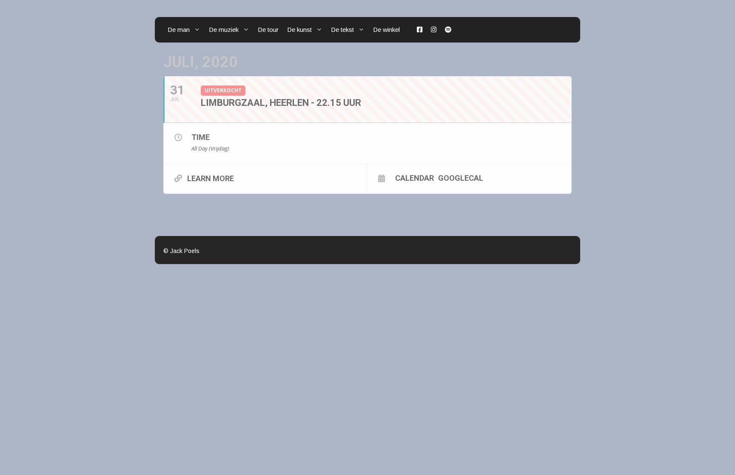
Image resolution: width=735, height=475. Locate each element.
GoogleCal (460, 178)
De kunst (299, 29)
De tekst (342, 29)
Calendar (414, 178)
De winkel (386, 29)
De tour (268, 29)
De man (179, 29)
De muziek (224, 29)
